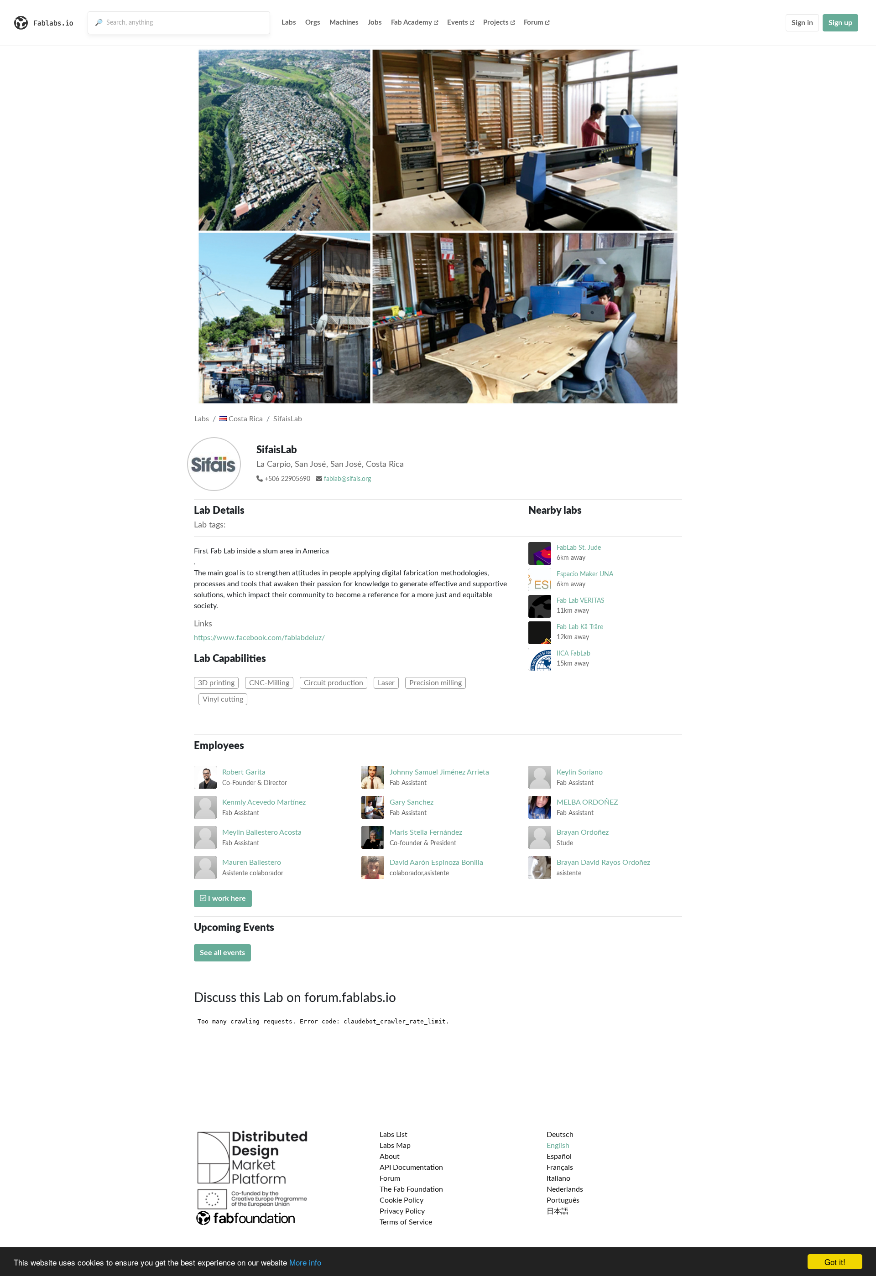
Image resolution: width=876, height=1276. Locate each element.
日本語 (557, 1211)
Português (563, 1200)
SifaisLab (287, 419)
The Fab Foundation (411, 1189)
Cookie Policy (401, 1200)
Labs (289, 22)
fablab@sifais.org (347, 479)
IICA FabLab (573, 653)
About (390, 1156)
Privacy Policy (402, 1211)
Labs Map (395, 1145)
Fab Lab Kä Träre (580, 627)
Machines (344, 22)
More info (305, 1262)
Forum (533, 22)
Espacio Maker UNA (585, 574)
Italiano (558, 1178)
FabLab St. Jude (579, 547)
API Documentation (411, 1167)
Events (457, 22)
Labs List (393, 1134)
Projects (496, 22)
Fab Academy (411, 22)
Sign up (840, 22)
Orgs (312, 22)
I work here (226, 898)
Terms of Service (406, 1222)
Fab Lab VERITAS (581, 600)
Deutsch (560, 1134)
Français (560, 1167)
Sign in (802, 22)
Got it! (834, 1261)
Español (559, 1156)
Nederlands (565, 1189)
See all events (222, 952)
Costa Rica (245, 419)
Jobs (375, 22)
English (558, 1145)
